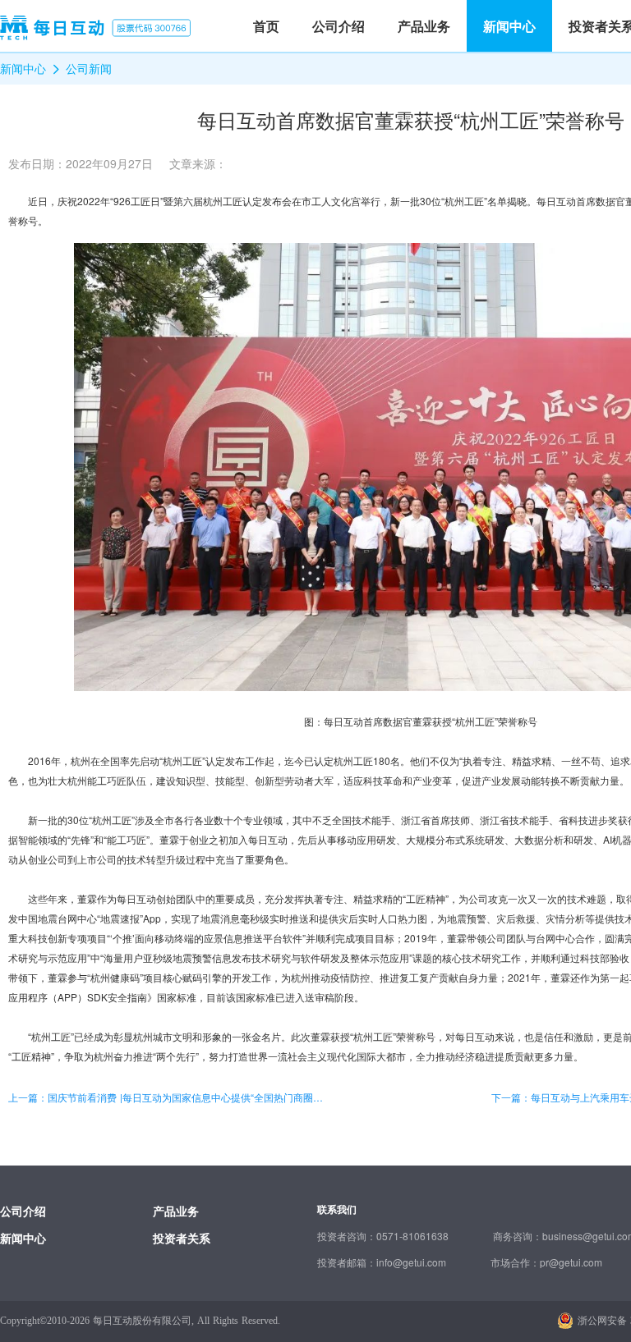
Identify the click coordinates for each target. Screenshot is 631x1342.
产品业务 (176, 1210)
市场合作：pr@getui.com (546, 1262)
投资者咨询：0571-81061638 (383, 1236)
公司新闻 (89, 68)
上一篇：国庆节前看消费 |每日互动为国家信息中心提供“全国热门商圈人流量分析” (169, 1097)
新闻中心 (23, 68)
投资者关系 (181, 1238)
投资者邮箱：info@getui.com (381, 1262)
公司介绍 (23, 1210)
